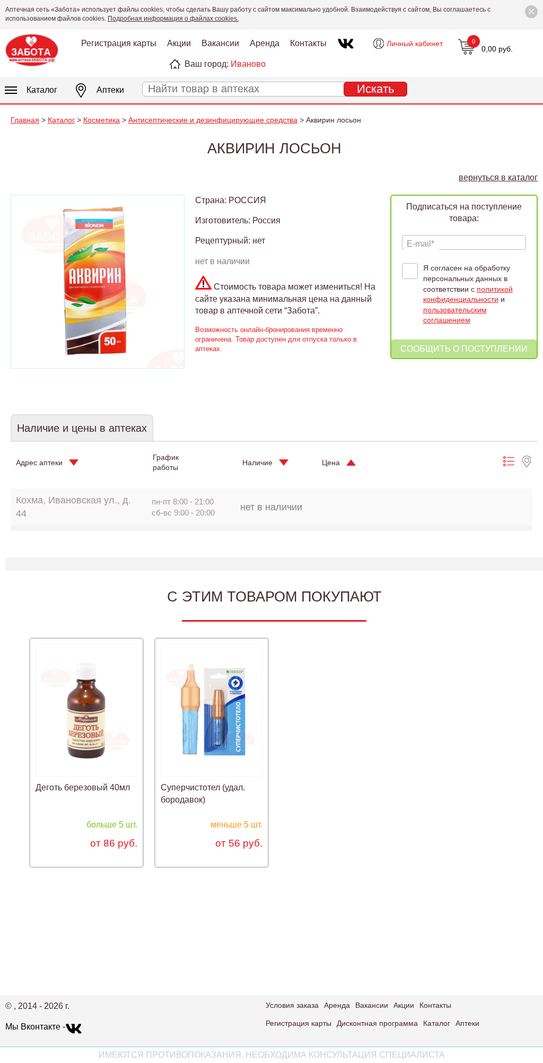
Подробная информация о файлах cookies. (173, 18)
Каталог (42, 89)
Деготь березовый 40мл (83, 787)
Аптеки (110, 89)
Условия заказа (292, 1005)
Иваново (248, 63)
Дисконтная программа (377, 1023)
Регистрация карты (118, 43)
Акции (179, 43)
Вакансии (220, 43)
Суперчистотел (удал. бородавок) (203, 793)
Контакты (308, 43)
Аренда (264, 43)
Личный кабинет (415, 43)
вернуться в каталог (498, 177)
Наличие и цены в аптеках (82, 428)
